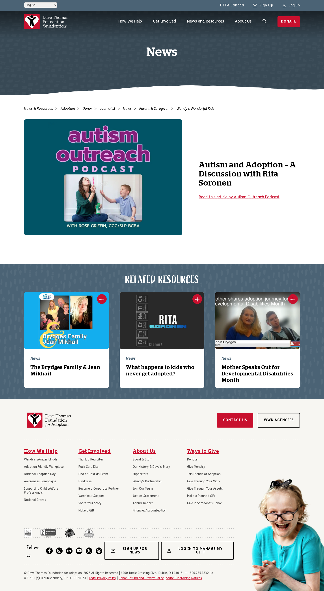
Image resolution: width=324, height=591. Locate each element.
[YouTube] (79, 550)
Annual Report (143, 503)
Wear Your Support (91, 496)
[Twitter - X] (89, 550)
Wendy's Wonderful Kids (195, 109)
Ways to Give (203, 451)
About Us (243, 21)
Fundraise (85, 481)
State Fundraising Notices (184, 578)
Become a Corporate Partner (98, 489)
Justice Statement (146, 496)
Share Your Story (89, 503)
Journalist (107, 109)
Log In (294, 5)
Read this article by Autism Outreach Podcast (239, 197)
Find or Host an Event (93, 474)
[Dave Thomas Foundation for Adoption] (46, 22)
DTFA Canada (232, 5)
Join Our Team (143, 489)
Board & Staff (142, 459)
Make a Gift (86, 510)
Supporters (140, 474)
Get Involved (164, 21)
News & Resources (38, 109)
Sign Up (266, 5)
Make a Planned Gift (201, 496)
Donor (87, 109)
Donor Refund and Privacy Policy (141, 578)
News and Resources (205, 21)
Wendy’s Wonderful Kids (41, 459)
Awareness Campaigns (40, 481)
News (127, 109)
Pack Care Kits (88, 467)
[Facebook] (49, 550)
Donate (289, 21)
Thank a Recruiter (90, 459)
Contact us (235, 420)
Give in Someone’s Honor (204, 503)
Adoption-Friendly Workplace (44, 467)
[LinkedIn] (69, 550)
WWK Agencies (279, 420)
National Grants (35, 500)
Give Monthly (196, 467)
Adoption (68, 109)
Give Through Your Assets (205, 489)
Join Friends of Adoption (204, 474)
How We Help (130, 21)
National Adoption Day (40, 474)
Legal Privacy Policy (102, 578)
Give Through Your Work (203, 481)
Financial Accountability (149, 510)
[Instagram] (59, 550)
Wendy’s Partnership (147, 481)
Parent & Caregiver (154, 109)
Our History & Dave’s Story (151, 467)
